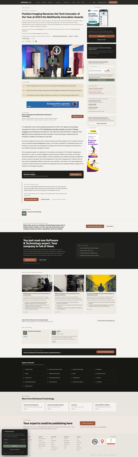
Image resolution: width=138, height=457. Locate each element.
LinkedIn (53, 341)
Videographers (66, 442)
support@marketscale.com (94, 77)
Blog (78, 2)
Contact (78, 440)
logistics (45, 154)
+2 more (33, 38)
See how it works (45, 199)
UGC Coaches (66, 444)
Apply (65, 447)
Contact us (24, 444)
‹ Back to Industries (26, 7)
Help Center (53, 449)
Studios (52, 444)
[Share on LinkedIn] (36, 41)
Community (66, 2)
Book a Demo (79, 447)
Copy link (29, 41)
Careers (78, 444)
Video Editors (66, 440)
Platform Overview (42, 438)
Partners (78, 446)
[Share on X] (33, 41)
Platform (44, 2)
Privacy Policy (92, 454)
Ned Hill (24, 134)
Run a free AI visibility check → (95, 226)
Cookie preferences (112, 454)
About (82, 2)
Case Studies (53, 440)
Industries (58, 2)
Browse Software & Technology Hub (106, 320)
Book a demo (101, 36)
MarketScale (40, 29)
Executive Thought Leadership (96, 88)
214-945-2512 (109, 76)
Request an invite (102, 2)
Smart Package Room (39, 143)
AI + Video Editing (42, 442)
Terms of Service (100, 454)
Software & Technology (29, 10)
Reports (52, 442)
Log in (94, 2)
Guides (65, 446)
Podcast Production (42, 444)
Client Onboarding (54, 447)
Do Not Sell (106, 454)
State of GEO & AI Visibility (95, 92)
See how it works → (92, 56)
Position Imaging (37, 33)
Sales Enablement (42, 446)
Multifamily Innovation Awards (54, 129)
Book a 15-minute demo (87, 423)
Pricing (73, 2)
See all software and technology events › (97, 111)
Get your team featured (31, 199)
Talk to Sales (79, 442)
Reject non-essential (15, 449)
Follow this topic (102, 80)
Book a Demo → (25, 445)
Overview (38, 2)
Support (78, 449)
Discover (50, 2)
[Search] (90, 2)
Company (25, 336)
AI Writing (40, 440)
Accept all (14, 446)
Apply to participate (101, 123)
